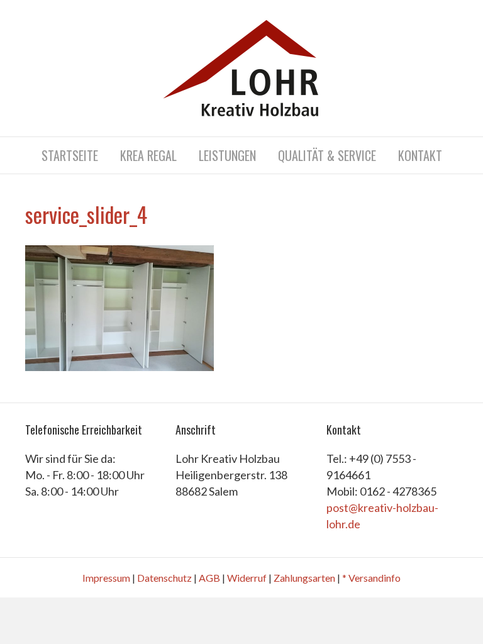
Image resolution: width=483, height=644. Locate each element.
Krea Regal (148, 155)
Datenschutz (164, 578)
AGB (209, 578)
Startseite (70, 155)
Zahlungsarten (304, 578)
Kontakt (420, 155)
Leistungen (227, 155)
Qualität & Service (327, 155)
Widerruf (247, 578)
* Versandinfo (371, 578)
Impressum (106, 578)
